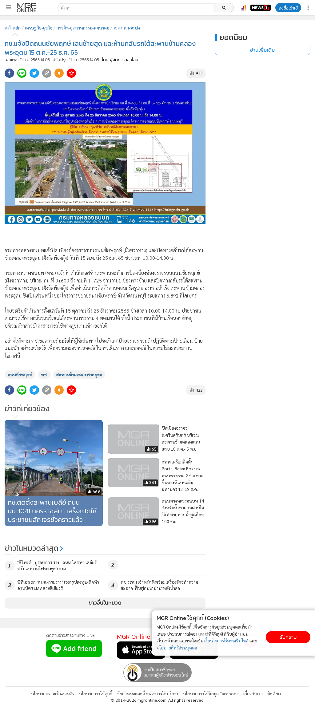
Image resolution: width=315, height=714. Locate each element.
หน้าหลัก (13, 27)
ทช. (44, 374)
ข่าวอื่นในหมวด (105, 603)
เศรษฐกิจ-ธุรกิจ (38, 27)
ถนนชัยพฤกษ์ (20, 374)
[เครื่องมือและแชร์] (309, 7)
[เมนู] (8, 7)
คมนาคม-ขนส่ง (127, 27)
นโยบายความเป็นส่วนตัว (52, 693)
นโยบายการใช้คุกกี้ (95, 693)
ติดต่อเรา (275, 693)
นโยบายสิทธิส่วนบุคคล (177, 647)
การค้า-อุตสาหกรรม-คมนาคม (83, 27)
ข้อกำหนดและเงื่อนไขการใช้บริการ (147, 693)
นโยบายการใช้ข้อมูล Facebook (211, 693)
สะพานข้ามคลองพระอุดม (79, 374)
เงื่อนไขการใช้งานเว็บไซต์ (226, 640)
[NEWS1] (260, 8)
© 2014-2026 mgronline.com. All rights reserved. (158, 700)
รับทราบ (288, 637)
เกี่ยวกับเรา (253, 693)
